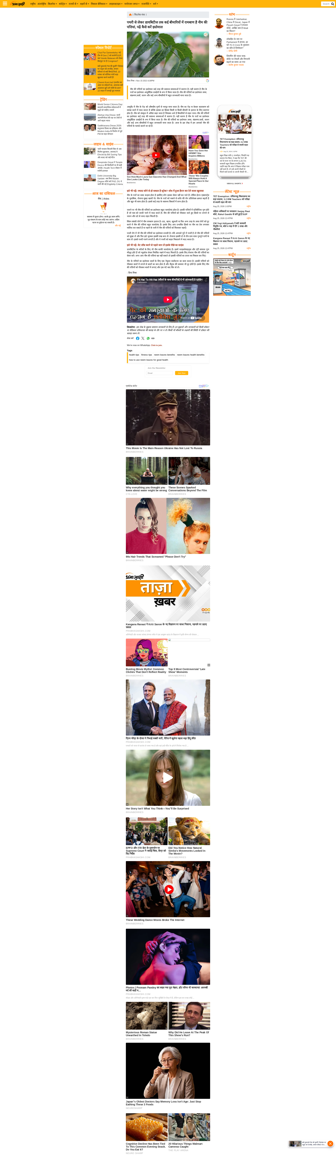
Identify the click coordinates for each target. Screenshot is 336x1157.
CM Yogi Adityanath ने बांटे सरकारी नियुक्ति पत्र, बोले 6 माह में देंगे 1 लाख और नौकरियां (230, 226)
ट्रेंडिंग (103, 100)
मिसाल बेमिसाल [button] (98, 3)
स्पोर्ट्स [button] (62, 3)
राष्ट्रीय (33, 3)
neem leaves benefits (164, 355)
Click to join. (156, 345)
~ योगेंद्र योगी (232, 51)
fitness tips (146, 355)
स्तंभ (232, 14)
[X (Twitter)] (205, 48)
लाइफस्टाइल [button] (114, 3)
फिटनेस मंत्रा (139, 14)
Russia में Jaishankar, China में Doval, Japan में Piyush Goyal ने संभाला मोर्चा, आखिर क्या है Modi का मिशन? (238, 25)
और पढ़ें (118, 225)
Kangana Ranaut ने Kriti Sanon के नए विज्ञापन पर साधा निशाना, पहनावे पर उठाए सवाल (231, 241)
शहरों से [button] (83, 3)
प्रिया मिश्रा (130, 81)
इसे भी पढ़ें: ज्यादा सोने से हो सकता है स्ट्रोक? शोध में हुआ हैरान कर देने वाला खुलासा (165, 190)
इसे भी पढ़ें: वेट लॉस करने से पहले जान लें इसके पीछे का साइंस (155, 245)
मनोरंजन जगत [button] (131, 3)
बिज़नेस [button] (51, 3)
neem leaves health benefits (190, 355)
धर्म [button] (154, 3)
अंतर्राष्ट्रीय (41, 3)
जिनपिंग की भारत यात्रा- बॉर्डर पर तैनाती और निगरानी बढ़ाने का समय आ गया (238, 59)
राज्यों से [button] (72, 3)
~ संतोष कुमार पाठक (235, 65)
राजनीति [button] (145, 3)
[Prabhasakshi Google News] (207, 80)
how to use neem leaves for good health (148, 360)
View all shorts (234, 184)
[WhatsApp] (205, 54)
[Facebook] (205, 42)
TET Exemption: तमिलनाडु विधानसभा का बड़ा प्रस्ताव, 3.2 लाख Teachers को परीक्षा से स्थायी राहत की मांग (231, 199)
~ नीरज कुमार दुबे (234, 34)
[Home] (130, 14)
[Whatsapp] (148, 340)
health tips (134, 355)
